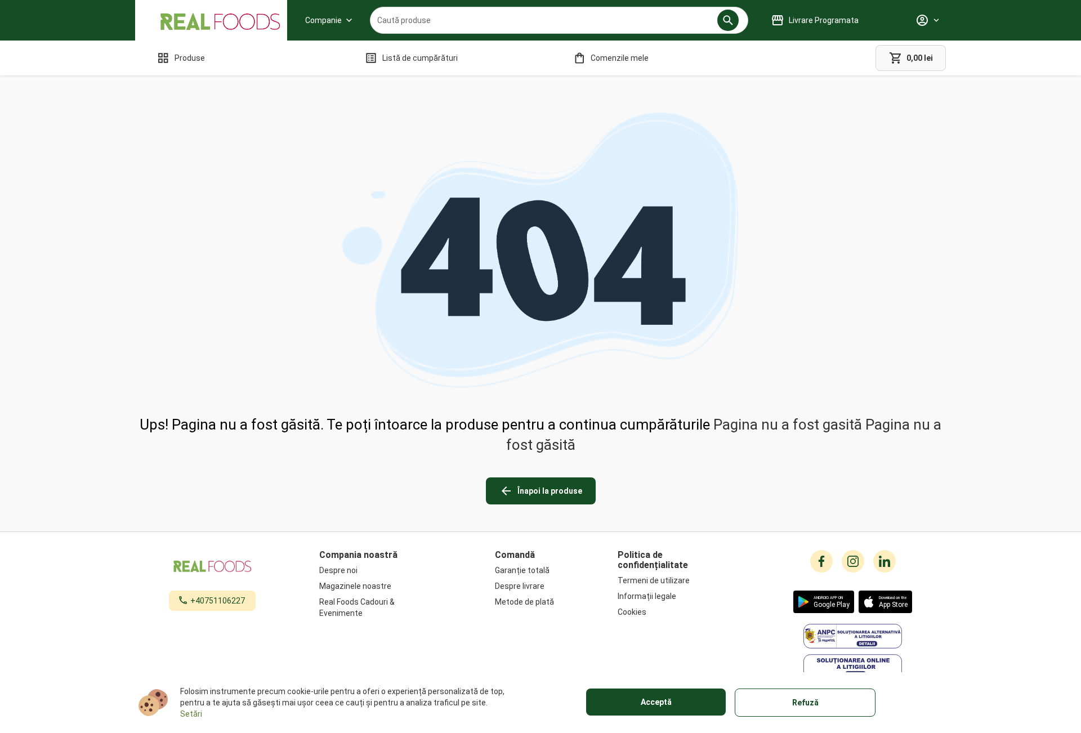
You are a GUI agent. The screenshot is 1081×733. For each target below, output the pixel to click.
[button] (728, 20)
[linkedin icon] (884, 561)
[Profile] (927, 20)
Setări (191, 713)
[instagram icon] (853, 561)
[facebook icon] (821, 561)
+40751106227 (217, 600)
